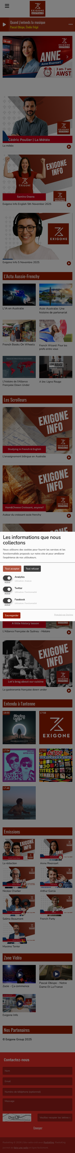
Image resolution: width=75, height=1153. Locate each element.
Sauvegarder (11, 615)
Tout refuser (32, 568)
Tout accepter (12, 568)
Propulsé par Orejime (63, 614)
